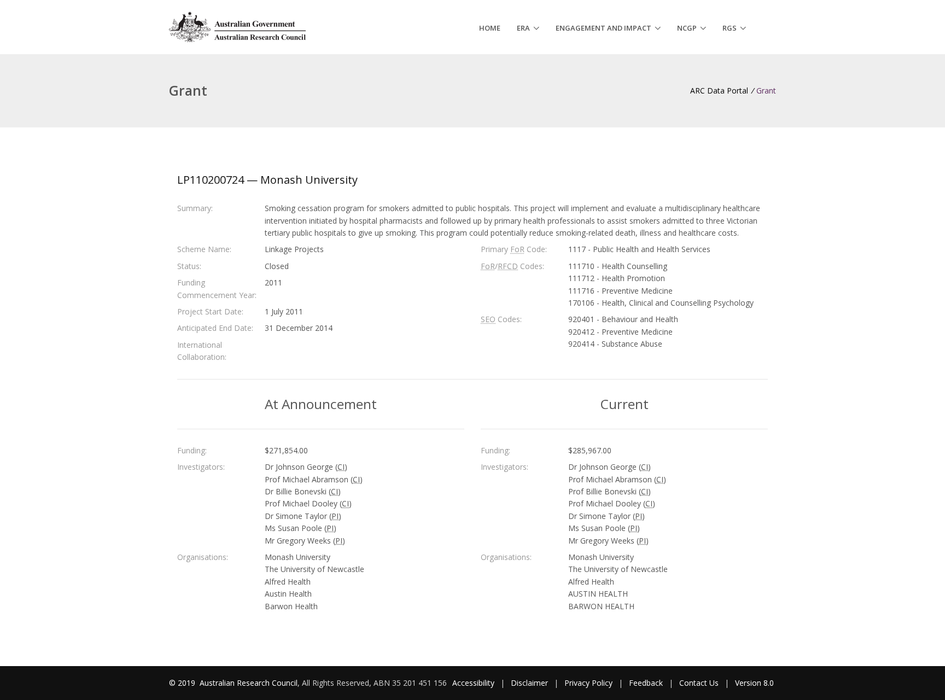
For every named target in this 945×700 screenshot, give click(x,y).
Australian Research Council (249, 683)
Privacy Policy (588, 683)
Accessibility (473, 683)
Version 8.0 (754, 683)
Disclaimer (529, 683)
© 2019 (183, 683)
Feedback (646, 683)
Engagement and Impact (603, 28)
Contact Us (699, 683)
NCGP (687, 28)
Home (489, 28)
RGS (729, 28)
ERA (523, 28)
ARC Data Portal (719, 90)
